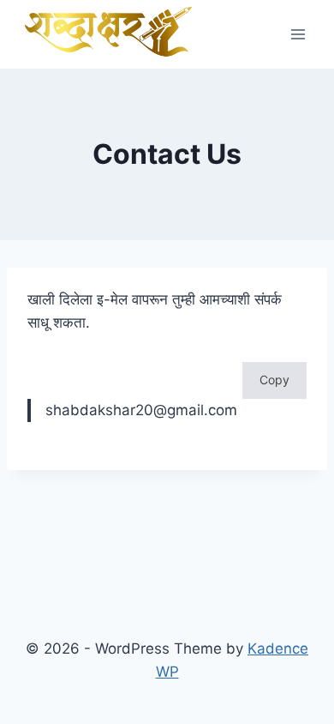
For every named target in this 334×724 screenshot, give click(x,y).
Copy (274, 379)
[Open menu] (297, 34)
